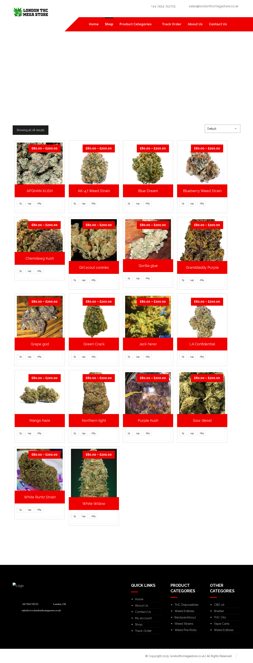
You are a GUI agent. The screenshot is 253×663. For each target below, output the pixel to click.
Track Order (143, 631)
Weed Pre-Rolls (185, 630)
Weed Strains (184, 623)
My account (143, 618)
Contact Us (143, 612)
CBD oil (219, 605)
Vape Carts (221, 623)
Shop (139, 624)
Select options (42, 265)
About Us (141, 605)
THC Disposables (186, 605)
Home (139, 599)
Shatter (219, 611)
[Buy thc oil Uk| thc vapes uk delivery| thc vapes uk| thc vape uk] (30, 12)
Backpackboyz (185, 617)
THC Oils (220, 617)
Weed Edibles (184, 611)
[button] (235, 24)
